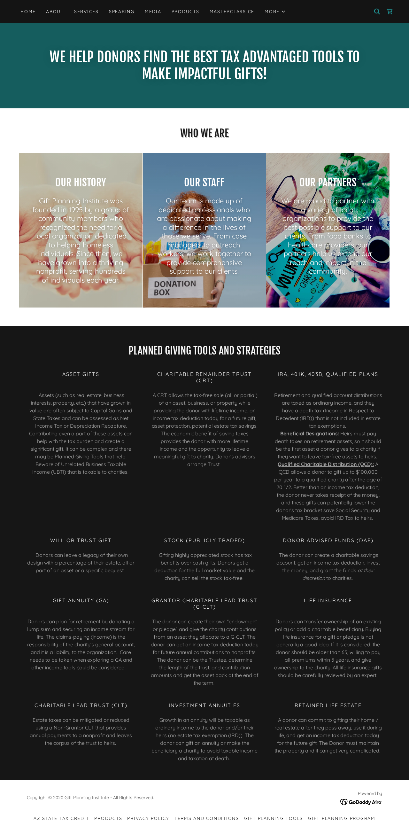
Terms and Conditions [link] (206, 818)
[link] (389, 11)
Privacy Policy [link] (148, 818)
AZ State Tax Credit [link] (61, 818)
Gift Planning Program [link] (341, 818)
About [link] (55, 11)
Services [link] (86, 11)
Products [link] (185, 11)
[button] (275, 11)
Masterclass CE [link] (232, 11)
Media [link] (153, 11)
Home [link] (28, 11)
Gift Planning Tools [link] (273, 818)
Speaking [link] (122, 11)
